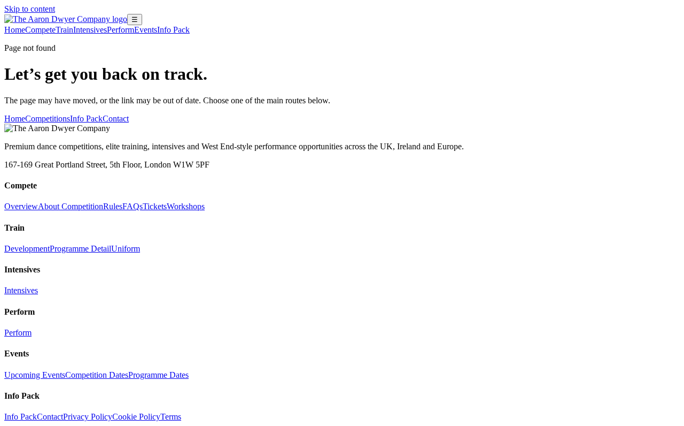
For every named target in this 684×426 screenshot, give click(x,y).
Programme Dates (158, 374)
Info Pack (173, 29)
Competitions (47, 118)
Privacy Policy (87, 416)
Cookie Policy (136, 416)
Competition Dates (96, 374)
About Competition (70, 206)
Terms (170, 416)
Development (27, 248)
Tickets (155, 206)
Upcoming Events (34, 374)
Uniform (125, 248)
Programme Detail (80, 248)
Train (64, 29)
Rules (112, 206)
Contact (116, 118)
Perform (120, 29)
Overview (21, 206)
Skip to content (29, 8)
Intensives (90, 29)
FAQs (132, 206)
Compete (40, 29)
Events (145, 29)
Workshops (186, 206)
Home (14, 29)
